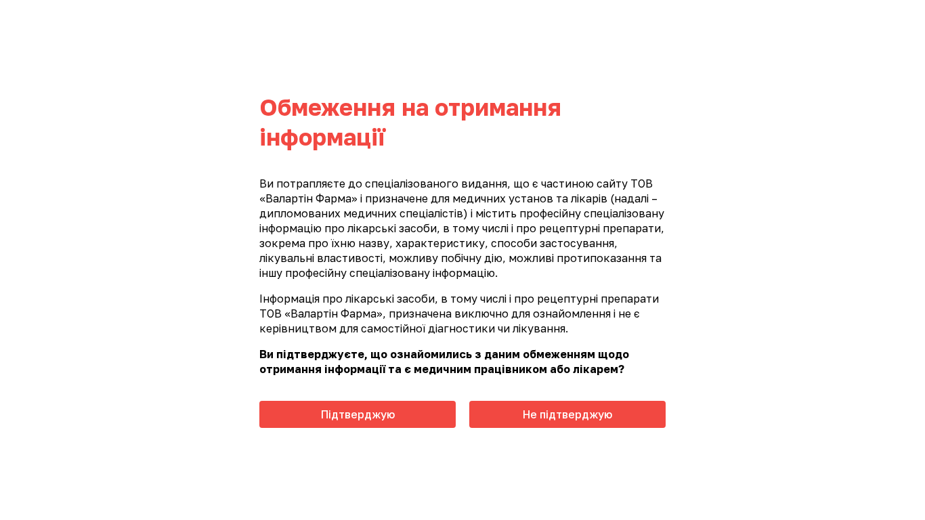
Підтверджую (358, 414)
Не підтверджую (567, 414)
